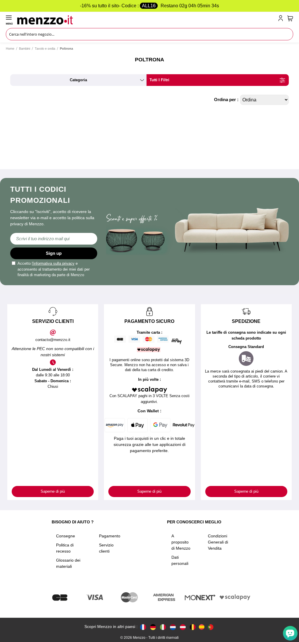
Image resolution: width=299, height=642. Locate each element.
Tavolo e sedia (45, 48)
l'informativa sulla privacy (53, 263)
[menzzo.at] (182, 627)
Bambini (24, 48)
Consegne (65, 536)
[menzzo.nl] (172, 627)
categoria (78, 80)
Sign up (54, 253)
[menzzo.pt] (210, 627)
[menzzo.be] (192, 627)
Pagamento (109, 536)
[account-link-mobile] (282, 19)
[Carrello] (290, 18)
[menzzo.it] (163, 627)
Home (10, 48)
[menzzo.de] (153, 627)
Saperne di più (53, 491)
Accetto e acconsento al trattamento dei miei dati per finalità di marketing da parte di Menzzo (54, 269)
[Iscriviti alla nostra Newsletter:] (53, 238)
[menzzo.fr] (143, 627)
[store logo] (146, 19)
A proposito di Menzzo (180, 542)
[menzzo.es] (201, 627)
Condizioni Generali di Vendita (218, 542)
